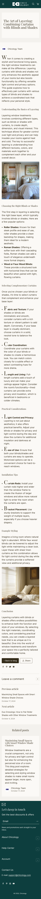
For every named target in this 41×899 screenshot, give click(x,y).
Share (27, 660)
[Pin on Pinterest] (6, 666)
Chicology (23, 893)
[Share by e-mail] (13, 666)
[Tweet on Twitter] (10, 666)
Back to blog (11, 660)
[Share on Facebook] (3, 666)
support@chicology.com (20, 875)
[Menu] (3, 4)
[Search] (33, 4)
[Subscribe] (37, 821)
